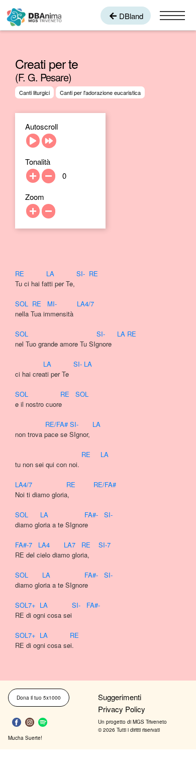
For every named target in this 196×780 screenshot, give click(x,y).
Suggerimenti (119, 697)
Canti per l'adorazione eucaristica (100, 92)
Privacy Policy (121, 709)
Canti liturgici (34, 92)
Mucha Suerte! (25, 737)
